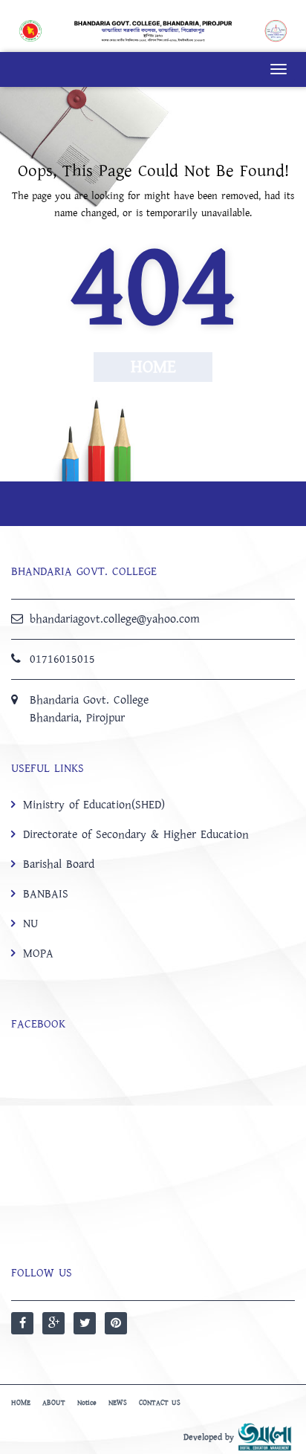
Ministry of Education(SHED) (94, 804)
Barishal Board (58, 864)
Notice (87, 1403)
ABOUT (53, 1403)
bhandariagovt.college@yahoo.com (115, 619)
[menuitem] (153, 878)
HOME (20, 1403)
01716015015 (62, 659)
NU (30, 923)
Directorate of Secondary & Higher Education (136, 834)
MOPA (38, 953)
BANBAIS (45, 894)
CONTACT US (159, 1403)
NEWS (117, 1403)
